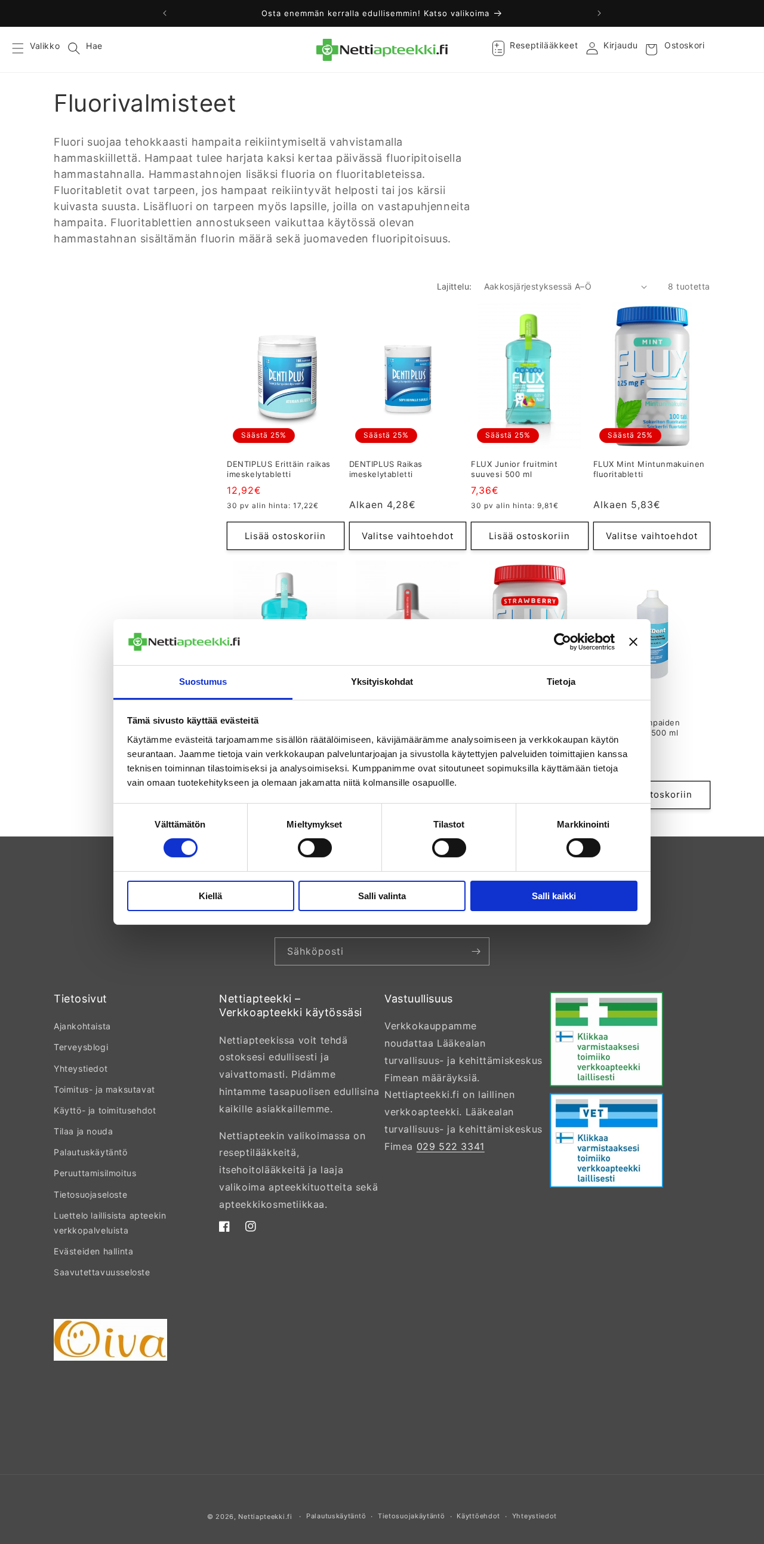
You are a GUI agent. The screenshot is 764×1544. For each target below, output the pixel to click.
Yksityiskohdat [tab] (382, 681)
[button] (25, 49)
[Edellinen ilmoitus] (165, 13)
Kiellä (210, 896)
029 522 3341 (451, 1146)
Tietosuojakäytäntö (411, 1516)
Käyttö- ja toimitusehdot (105, 1110)
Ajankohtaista (82, 1026)
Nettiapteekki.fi (265, 1516)
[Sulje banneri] (633, 642)
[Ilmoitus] (599, 13)
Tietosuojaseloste (90, 1194)
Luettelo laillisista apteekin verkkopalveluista (110, 1222)
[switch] (315, 847)
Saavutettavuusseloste (102, 1272)
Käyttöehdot (478, 1516)
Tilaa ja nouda (83, 1131)
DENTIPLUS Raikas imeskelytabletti (386, 469)
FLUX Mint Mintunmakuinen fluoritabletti (649, 469)
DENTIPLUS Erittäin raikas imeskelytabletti (279, 469)
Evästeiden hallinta (93, 1251)
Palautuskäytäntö (91, 1152)
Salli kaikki (554, 896)
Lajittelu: (454, 286)
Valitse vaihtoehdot (408, 536)
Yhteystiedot (80, 1068)
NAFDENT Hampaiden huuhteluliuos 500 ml (636, 727)
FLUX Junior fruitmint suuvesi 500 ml (514, 469)
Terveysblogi (81, 1047)
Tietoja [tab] (561, 681)
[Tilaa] (476, 951)
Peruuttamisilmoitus (95, 1173)
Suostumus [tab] (203, 681)
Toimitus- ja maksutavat (104, 1089)
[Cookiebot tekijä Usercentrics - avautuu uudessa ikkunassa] (562, 642)
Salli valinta (382, 896)
